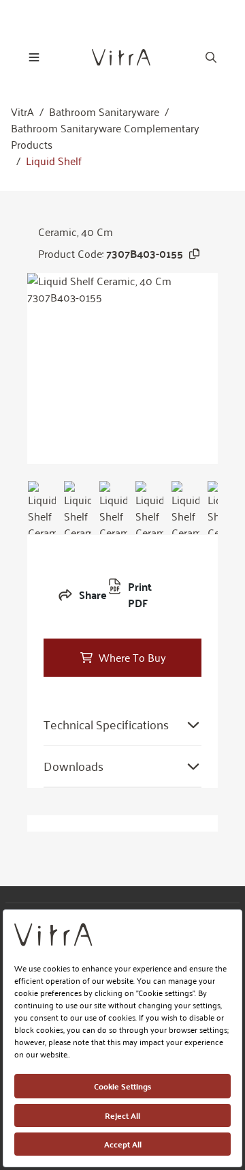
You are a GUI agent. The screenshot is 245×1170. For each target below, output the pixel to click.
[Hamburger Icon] (34, 57)
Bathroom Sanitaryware (104, 112)
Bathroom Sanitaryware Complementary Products (105, 136)
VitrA (22, 112)
